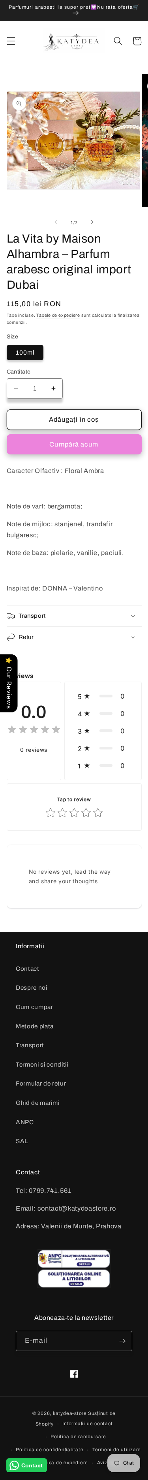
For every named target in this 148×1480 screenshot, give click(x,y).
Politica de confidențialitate (49, 1449)
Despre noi (31, 987)
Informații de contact (87, 1423)
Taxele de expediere (58, 315)
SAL (22, 1141)
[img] (34, 730)
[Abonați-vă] (122, 1341)
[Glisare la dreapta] (92, 222)
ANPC (25, 1122)
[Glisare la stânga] (55, 222)
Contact (27, 968)
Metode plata (35, 1026)
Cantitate (19, 371)
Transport (30, 1045)
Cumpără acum (73, 444)
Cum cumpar (34, 1006)
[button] (10, 41)
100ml (25, 352)
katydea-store (70, 1413)
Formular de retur (41, 1083)
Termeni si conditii (42, 1064)
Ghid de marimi (37, 1102)
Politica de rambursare (78, 1436)
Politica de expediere (62, 1462)
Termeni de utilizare (116, 1449)
